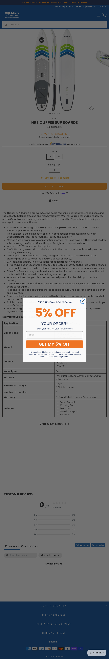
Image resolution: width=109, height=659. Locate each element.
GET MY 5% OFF (54, 344)
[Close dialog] (82, 300)
